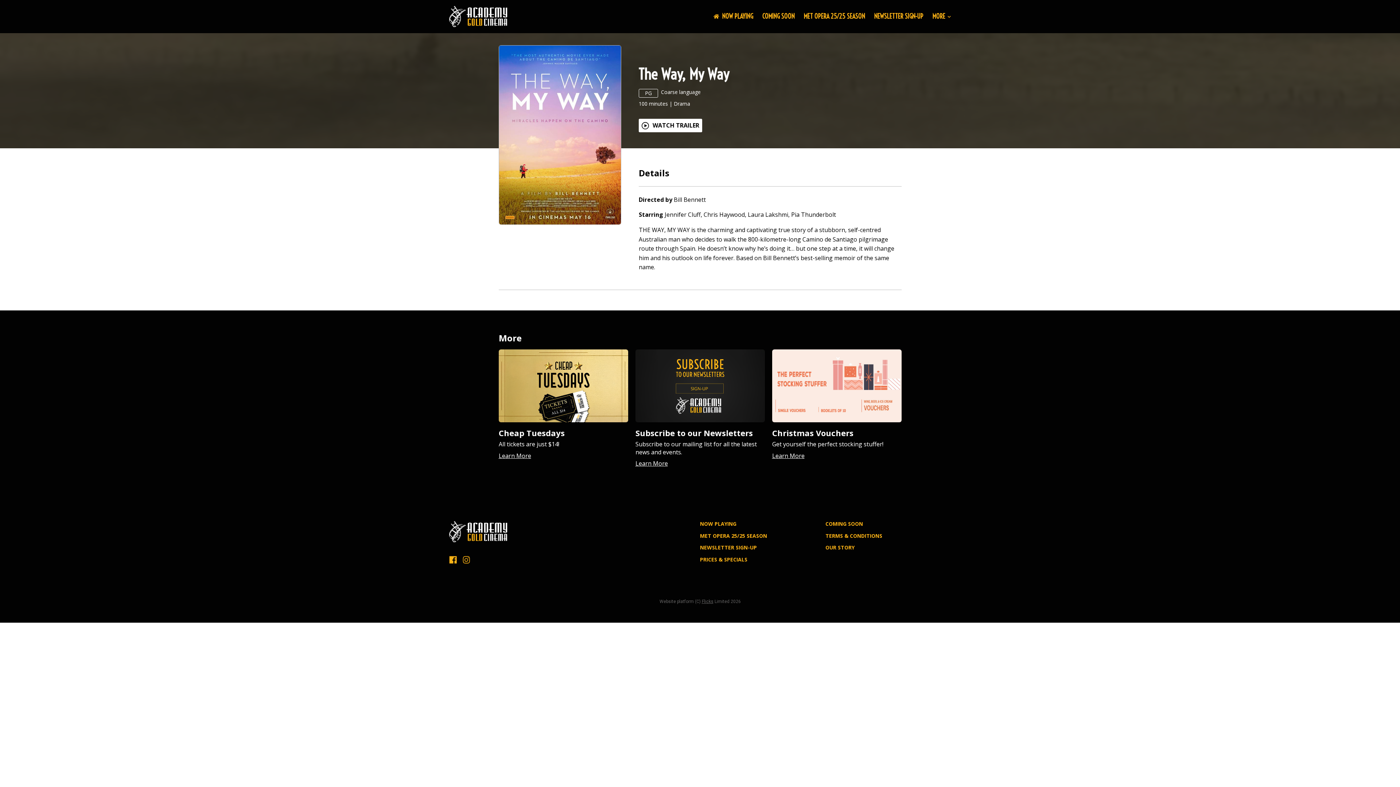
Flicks (707, 601)
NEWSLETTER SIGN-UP (898, 16)
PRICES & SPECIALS (723, 559)
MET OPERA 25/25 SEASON (834, 16)
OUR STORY (840, 547)
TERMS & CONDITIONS (853, 535)
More (939, 16)
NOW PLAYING (737, 16)
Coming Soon (778, 16)
